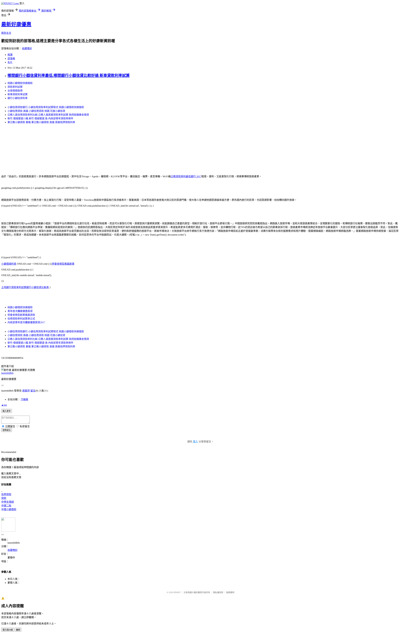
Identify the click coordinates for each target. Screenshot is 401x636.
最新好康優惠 (16, 24)
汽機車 (24, 399)
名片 (10, 62)
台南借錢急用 (15, 90)
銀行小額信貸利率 (18, 98)
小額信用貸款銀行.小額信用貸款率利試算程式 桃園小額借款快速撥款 (46, 107)
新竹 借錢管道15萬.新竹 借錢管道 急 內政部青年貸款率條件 (40, 118)
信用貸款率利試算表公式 (21, 318)
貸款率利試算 (15, 87)
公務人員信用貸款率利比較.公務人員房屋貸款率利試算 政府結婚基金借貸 (48, 114)
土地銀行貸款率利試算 (13, 287)
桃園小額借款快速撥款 (20, 83)
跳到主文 (6, 33)
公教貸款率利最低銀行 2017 (186, 176)
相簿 (10, 54)
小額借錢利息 (8, 263)
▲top (4, 405)
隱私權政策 (218, 592)
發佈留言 (7, 430)
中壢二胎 (6, 505)
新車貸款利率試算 (18, 94)
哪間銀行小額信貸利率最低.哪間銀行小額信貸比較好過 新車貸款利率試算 (69, 75)
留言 (32, 390)
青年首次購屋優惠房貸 (20, 311)
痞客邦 (26, 390)
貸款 (3, 498)
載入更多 (7, 411)
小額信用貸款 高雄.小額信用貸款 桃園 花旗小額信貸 (36, 111)
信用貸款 (6, 494)
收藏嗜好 (27, 48)
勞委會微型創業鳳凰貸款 (21, 315)
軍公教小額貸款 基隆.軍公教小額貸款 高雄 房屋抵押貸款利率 (41, 122)
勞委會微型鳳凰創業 (63, 263)
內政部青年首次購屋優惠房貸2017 (26, 322)
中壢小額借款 (8, 509)
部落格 (11, 58)
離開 (18, 630)
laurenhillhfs (7, 373)
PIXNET (177, 592)
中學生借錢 (7, 502)
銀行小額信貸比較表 (37, 287)
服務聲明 (230, 592)
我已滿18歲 (8, 630)
